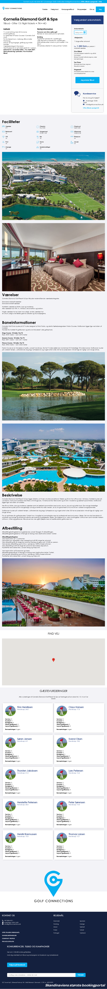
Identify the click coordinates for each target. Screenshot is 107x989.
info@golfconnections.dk (94, 104)
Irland (55, 927)
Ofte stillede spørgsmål (91, 108)
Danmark (57, 921)
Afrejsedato (78, 37)
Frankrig (56, 924)
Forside (45, 9)
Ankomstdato (79, 28)
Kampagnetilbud (68, 9)
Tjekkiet (82, 927)
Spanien (82, 921)
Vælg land (54, 9)
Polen (55, 930)
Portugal (56, 933)
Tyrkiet (82, 930)
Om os (92, 9)
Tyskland (82, 933)
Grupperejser (81, 9)
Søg (100, 9)
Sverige (82, 924)
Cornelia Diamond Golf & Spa (30, 19)
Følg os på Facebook (17, 965)
